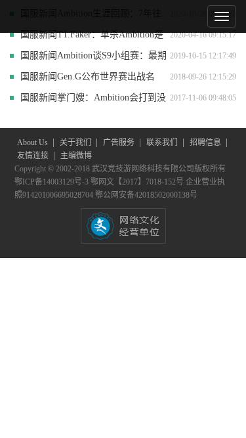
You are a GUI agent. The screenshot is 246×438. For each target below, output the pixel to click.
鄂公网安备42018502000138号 (146, 195)
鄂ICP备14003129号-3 (52, 181)
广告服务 (119, 142)
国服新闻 (38, 34)
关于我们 (76, 142)
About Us (33, 142)
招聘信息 (206, 142)
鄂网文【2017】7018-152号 (138, 181)
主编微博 (76, 155)
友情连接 (34, 155)
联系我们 (163, 142)
